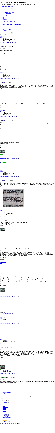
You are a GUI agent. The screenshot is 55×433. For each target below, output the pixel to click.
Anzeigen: (3, 396)
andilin (1, 73)
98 (6, 340)
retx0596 (1, 339)
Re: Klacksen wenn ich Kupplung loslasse (9, 78)
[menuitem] (9, 12)
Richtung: (24, 396)
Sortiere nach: (12, 396)
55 (6, 38)
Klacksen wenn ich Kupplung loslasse (10, 24)
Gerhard (1, 154)
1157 (7, 74)
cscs (1, 37)
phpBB (6, 423)
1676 (7, 155)
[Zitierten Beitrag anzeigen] (10, 241)
